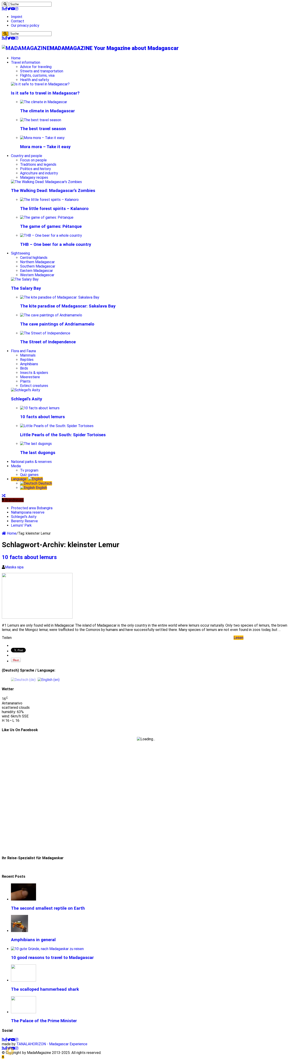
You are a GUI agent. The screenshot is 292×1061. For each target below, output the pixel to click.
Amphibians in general (33, 939)
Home (16, 58)
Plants (25, 381)
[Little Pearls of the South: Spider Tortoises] (57, 426)
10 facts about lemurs (42, 416)
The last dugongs (37, 452)
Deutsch (44, 483)
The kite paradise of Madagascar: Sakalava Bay (67, 306)
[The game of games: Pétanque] (46, 217)
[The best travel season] (40, 120)
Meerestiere (30, 377)
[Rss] (3, 9)
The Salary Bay (26, 288)
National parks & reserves (31, 462)
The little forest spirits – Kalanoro (54, 208)
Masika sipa (14, 567)
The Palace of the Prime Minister (44, 1020)
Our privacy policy (25, 25)
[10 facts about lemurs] (40, 408)
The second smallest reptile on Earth (48, 908)
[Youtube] (13, 9)
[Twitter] (9, 9)
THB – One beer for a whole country (55, 244)
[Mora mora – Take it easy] (42, 138)
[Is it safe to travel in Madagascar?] (40, 84)
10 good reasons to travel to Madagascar (52, 957)
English (41, 488)
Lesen (238, 638)
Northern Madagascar (37, 262)
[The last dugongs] (36, 443)
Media (16, 466)
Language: (19, 479)
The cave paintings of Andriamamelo (57, 324)
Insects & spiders (34, 372)
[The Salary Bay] (25, 279)
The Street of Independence (48, 341)
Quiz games (29, 475)
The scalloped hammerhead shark (45, 989)
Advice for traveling (36, 67)
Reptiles (27, 359)
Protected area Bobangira (31, 508)
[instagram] (16, 9)
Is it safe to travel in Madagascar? (45, 93)
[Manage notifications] (10, 1051)
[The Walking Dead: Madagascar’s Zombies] (46, 182)
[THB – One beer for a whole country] (51, 235)
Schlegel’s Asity (26, 399)
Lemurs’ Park (21, 525)
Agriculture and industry (39, 173)
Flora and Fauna (23, 351)
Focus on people (33, 160)
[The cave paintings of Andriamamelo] (51, 315)
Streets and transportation (41, 71)
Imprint (16, 17)
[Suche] (5, 4)
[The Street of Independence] (45, 333)
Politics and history (35, 169)
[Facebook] (6, 9)
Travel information (25, 62)
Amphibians (29, 364)
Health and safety (34, 80)
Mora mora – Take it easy (45, 146)
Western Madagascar (37, 275)
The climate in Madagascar (47, 110)
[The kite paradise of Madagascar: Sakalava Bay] (59, 297)
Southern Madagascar (37, 266)
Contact (17, 21)
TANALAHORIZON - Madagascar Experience (51, 1044)
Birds (24, 368)
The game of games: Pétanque (51, 226)
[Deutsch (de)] (23, 679)
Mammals (28, 355)
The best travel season (43, 128)
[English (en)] (49, 679)
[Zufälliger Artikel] (3, 496)
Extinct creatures (34, 385)
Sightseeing (20, 253)
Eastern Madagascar (36, 270)
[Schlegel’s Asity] (25, 390)
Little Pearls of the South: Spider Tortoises (63, 434)
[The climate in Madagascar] (43, 102)
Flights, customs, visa (37, 75)
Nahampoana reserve (27, 512)
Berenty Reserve (24, 521)
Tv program (29, 470)
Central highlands (33, 257)
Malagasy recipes (34, 177)
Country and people (26, 156)
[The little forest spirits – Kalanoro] (49, 199)
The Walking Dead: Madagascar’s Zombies (53, 190)
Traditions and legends (38, 164)
